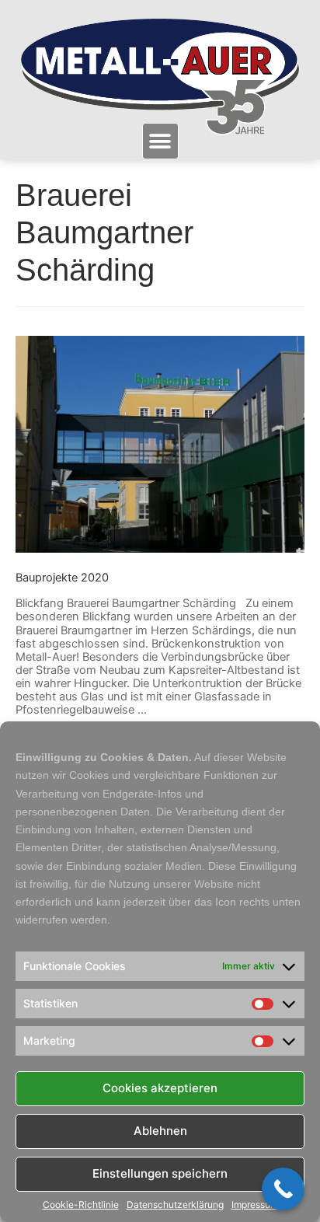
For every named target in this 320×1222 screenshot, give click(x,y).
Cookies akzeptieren (160, 1088)
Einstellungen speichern (160, 1173)
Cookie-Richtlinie (81, 1204)
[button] (160, 141)
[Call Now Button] (283, 1189)
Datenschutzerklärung (175, 1204)
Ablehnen (160, 1130)
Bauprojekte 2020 (62, 578)
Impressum (254, 1204)
